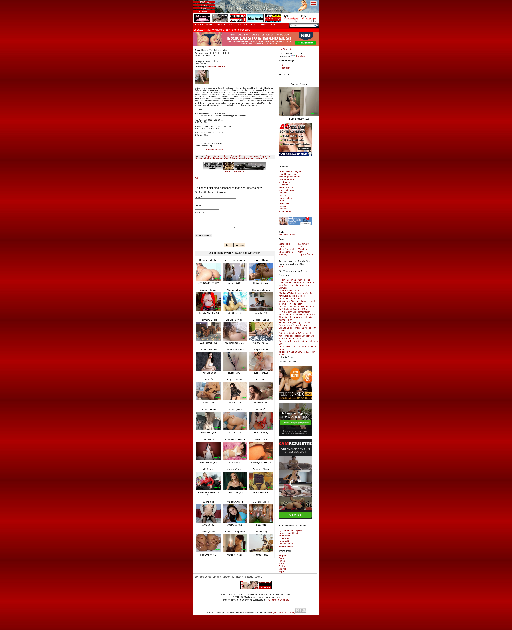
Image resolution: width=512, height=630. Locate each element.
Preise (282, 561)
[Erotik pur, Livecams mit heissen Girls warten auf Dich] (295, 226)
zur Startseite (286, 49)
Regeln (239, 577)
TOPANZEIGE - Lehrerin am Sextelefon (297, 282)
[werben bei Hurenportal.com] (291, 22)
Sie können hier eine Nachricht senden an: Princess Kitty (228, 187)
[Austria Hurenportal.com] (256, 12)
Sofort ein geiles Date (217, 156)
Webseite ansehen (216, 66)
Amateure (221, 24)
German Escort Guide (289, 533)
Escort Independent (288, 174)
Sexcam (231, 24)
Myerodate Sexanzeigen (260, 156)
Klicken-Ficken (286, 546)
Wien (300, 252)
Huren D (264, 24)
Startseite (199, 24)
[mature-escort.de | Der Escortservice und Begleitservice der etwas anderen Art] (220, 22)
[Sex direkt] (256, 588)
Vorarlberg (303, 249)
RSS (281, 267)
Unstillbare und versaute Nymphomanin (297, 306)
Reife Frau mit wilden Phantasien (294, 312)
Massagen (284, 185)
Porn (273, 24)
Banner (282, 558)
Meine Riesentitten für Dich (291, 290)
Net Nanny (290, 613)
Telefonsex (242, 24)
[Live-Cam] (273, 22)
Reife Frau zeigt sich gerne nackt (294, 322)
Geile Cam (262, 158)
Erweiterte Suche (287, 235)
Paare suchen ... (286, 198)
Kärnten (282, 246)
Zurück (228, 245)
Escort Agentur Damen (289, 177)
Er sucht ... (284, 195)
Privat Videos (236, 158)
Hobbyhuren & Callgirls (290, 171)
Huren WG (284, 541)
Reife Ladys (250, 158)
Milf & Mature (285, 182)
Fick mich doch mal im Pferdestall (294, 280)
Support (282, 571)
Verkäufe (283, 209)
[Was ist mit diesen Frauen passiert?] (238, 22)
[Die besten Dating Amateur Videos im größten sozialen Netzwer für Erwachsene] (256, 45)
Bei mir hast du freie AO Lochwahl (295, 333)
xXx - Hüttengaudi (287, 190)
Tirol (300, 246)
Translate (300, 56)
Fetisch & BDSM (286, 187)
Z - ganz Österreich (307, 254)
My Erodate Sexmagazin (290, 530)
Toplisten (283, 566)
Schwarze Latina (203, 158)
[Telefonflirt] (295, 400)
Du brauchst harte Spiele (290, 298)
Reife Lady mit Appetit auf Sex (293, 309)
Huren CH (254, 24)
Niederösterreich (286, 249)
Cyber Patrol (277, 613)
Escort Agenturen (287, 179)
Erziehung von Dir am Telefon (293, 325)
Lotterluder (284, 538)
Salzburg (283, 254)
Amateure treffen (220, 158)
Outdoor (282, 201)
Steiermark (303, 244)
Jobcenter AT (285, 211)
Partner (282, 563)
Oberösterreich (286, 252)
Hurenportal (284, 536)
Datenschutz (228, 577)
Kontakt (258, 577)
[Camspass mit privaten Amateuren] (256, 22)
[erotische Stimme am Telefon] (202, 22)
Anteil (197, 178)
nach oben (239, 245)
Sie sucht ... (284, 193)
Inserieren (210, 24)
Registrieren (284, 68)
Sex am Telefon (286, 544)
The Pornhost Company (277, 600)
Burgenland (284, 244)
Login (281, 65)
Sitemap (283, 569)
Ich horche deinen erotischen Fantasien (297, 314)
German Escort (237, 156)
